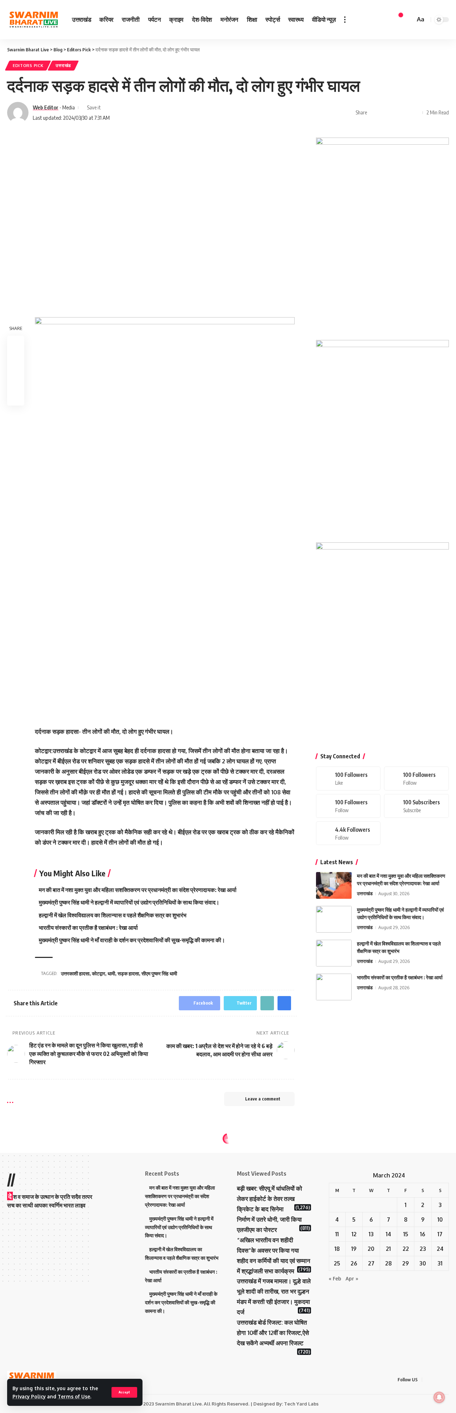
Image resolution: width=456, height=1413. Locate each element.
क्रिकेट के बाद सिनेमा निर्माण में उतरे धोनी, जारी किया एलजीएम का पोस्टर (269, 1219)
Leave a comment (262, 1099)
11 (337, 1234)
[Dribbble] (348, 833)
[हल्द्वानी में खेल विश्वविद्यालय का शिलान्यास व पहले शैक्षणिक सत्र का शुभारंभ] (334, 953)
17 (439, 1234)
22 (406, 1248)
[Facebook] (348, 778)
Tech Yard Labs (301, 1404)
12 (354, 1234)
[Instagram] (348, 805)
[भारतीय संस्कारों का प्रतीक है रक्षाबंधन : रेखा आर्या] (334, 987)
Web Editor (45, 107)
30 (422, 1263)
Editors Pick (28, 65)
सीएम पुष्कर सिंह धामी (159, 973)
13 (371, 1234)
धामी (111, 973)
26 (354, 1263)
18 (337, 1248)
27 (371, 1263)
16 (422, 1234)
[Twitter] (416, 778)
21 (388, 1248)
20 (371, 1248)
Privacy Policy (29, 1396)
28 (388, 1263)
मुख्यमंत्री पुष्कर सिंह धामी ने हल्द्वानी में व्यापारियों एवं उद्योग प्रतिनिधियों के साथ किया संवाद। (129, 902)
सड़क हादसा (128, 973)
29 (405, 1263)
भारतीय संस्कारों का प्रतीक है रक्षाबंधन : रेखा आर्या (88, 927)
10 (440, 1219)
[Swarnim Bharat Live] (34, 20)
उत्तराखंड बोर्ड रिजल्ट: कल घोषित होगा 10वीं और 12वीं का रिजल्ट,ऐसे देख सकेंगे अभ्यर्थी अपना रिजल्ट (273, 1333)
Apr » (352, 1278)
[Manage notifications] (439, 1397)
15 (405, 1234)
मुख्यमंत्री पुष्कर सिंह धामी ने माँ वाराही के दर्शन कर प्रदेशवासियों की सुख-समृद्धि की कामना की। (132, 940)
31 (439, 1263)
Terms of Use (74, 1396)
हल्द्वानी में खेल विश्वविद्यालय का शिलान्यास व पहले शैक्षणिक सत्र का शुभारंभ (112, 915)
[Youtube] (416, 805)
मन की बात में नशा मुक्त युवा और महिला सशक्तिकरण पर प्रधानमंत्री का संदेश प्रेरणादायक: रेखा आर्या (138, 889)
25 (337, 1263)
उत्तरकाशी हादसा (75, 973)
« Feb (335, 1278)
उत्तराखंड (63, 65)
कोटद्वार (98, 973)
